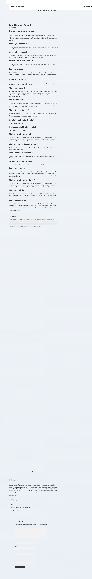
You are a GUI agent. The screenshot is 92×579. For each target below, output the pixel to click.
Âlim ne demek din (50, 219)
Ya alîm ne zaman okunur (35, 226)
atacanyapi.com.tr (17, 210)
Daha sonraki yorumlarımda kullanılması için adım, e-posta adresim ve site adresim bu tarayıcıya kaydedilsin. (34, 557)
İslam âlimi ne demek (13, 224)
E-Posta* (16, 546)
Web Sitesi (16, 551)
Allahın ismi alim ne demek (23, 221)
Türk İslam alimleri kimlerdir (24, 226)
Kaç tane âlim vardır (34, 224)
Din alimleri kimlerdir (33, 221)
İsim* (15, 540)
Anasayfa (40, 1)
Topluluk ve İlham (46, 10)
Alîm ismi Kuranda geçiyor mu (40, 219)
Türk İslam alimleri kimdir (14, 226)
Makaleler (14, 216)
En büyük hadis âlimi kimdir (44, 221)
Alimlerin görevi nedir (13, 221)
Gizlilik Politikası (48, 1)
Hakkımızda (63, 1)
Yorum (16, 527)
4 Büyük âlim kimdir (13, 219)
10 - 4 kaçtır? (17, 560)
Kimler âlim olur (42, 224)
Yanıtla (16, 495)
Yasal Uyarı (56, 1)
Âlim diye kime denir (21, 219)
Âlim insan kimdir (30, 219)
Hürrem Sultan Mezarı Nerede (18, 6)
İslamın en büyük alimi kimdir (24, 224)
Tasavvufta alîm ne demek (51, 224)
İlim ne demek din (54, 221)
